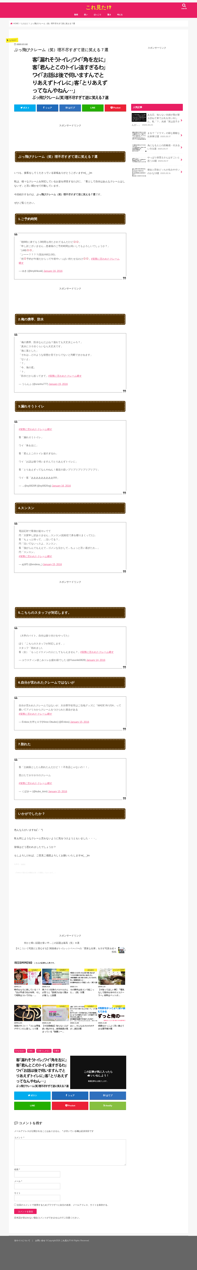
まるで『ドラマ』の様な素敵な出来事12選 (163, 135)
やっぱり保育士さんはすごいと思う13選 (163, 159)
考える (120, 15)
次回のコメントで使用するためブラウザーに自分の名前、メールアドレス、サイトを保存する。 (63, 1205)
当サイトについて (22, 1240)
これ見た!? (98, 7)
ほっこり (97, 15)
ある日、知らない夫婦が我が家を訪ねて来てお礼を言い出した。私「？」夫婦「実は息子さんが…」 (156, 120)
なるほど (21, 1051)
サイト (17, 1193)
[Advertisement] (70, 134)
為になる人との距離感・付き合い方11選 (163, 147)
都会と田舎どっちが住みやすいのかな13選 (163, 171)
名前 (17, 1169)
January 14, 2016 (95, 660)
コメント (19, 1137)
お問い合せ (40, 1240)
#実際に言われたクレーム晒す (65, 376)
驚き (109, 15)
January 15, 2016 (58, 384)
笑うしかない (44, 1051)
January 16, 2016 (53, 271)
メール (18, 1181)
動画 (76, 15)
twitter (23, 864)
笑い (86, 15)
